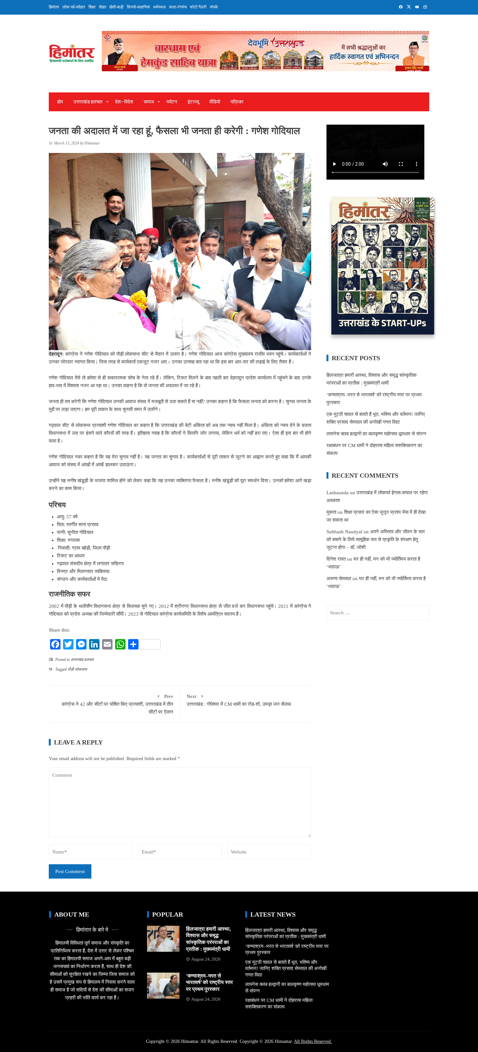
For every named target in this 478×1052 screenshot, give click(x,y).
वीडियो (214, 102)
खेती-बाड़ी (116, 7)
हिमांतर (54, 7)
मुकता (331, 512)
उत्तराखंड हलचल (87, 102)
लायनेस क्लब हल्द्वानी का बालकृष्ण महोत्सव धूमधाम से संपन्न (376, 433)
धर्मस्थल (159, 7)
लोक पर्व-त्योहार (73, 7)
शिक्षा (92, 7)
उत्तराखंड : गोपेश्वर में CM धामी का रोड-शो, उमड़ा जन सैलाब (239, 700)
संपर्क (214, 7)
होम (60, 102)
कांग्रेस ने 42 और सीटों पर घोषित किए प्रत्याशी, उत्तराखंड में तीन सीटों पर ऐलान (117, 704)
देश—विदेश (124, 102)
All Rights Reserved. (313, 1041)
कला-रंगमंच (178, 7)
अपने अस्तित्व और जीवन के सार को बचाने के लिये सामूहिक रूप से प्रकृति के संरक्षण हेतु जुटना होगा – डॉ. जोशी (375, 539)
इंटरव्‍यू (193, 102)
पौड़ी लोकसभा (77, 669)
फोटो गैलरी (198, 7)
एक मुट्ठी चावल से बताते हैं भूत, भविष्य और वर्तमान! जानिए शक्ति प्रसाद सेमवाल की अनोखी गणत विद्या (285, 968)
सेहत (102, 7)
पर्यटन (171, 102)
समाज (149, 102)
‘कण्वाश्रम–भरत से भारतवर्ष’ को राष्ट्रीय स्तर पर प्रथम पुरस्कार (209, 982)
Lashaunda (337, 492)
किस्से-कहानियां (138, 7)
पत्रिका (237, 102)
